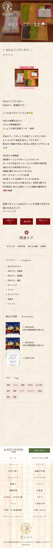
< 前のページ (10, 221)
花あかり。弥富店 (15, 271)
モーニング (7, 211)
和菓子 (10, 299)
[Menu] (48, 8)
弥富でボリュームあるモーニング (19, 203)
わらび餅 (39, 385)
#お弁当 (21, 246)
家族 (8, 397)
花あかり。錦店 (14, 280)
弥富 (8, 385)
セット (22, 391)
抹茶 (8, 391)
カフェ (15, 385)
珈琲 (14, 391)
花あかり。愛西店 (15, 275)
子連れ (39, 391)
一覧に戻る (26, 221)
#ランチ (11, 246)
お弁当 (30, 385)
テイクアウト (13, 294)
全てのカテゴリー (15, 266)
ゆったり (31, 391)
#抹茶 (43, 246)
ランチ (14, 211)
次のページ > (43, 221)
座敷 (14, 397)
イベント (11, 303)
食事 (22, 385)
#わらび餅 (33, 246)
